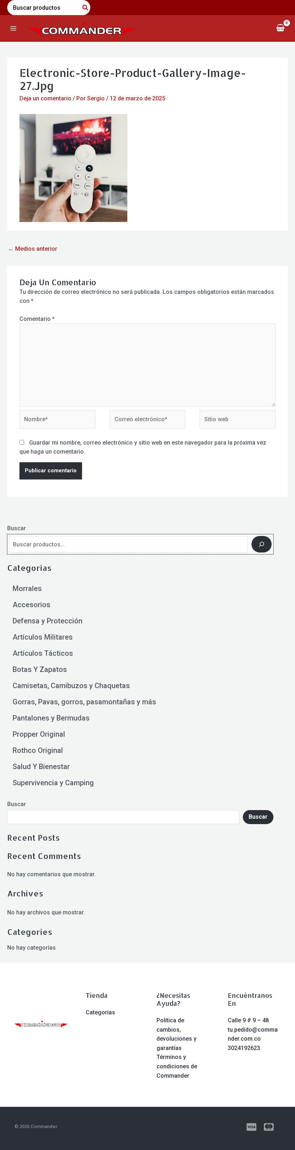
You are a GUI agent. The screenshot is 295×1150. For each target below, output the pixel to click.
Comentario (37, 318)
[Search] (85, 7)
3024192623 (244, 1048)
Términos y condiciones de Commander (176, 1066)
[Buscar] (261, 544)
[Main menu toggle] (13, 28)
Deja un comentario (45, 98)
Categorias (100, 1012)
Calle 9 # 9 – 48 (248, 1020)
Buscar (16, 528)
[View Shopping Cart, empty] (280, 28)
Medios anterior (32, 248)
